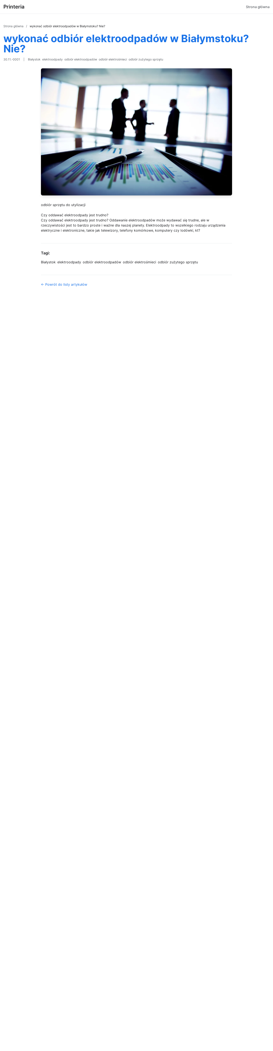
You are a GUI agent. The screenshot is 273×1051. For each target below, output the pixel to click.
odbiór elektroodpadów (80, 59)
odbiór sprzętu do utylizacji (63, 205)
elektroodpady (52, 59)
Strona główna (258, 7)
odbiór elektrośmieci (113, 59)
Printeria (14, 7)
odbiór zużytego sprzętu (146, 59)
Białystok (34, 59)
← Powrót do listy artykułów (64, 284)
